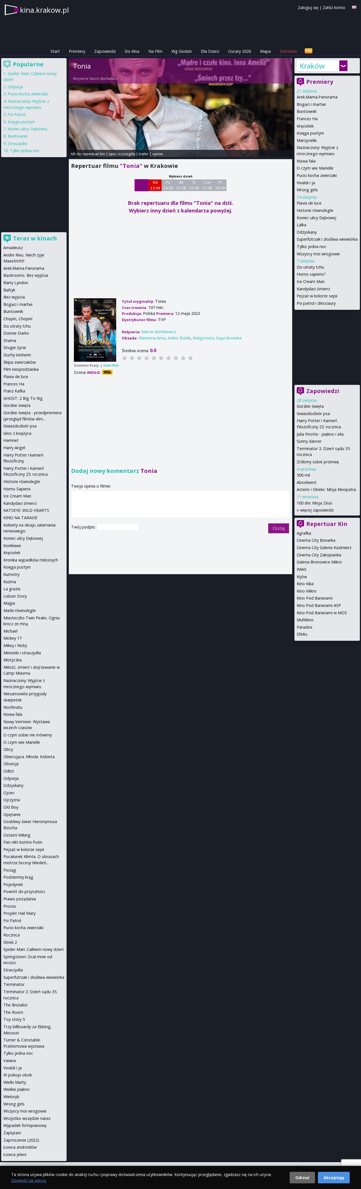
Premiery (77, 51)
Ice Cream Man (311, 281)
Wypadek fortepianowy (25, 1125)
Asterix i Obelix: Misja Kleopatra (326, 489)
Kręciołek (305, 126)
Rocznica (11, 935)
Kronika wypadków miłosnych (30, 560)
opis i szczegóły (122, 153)
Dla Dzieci (210, 51)
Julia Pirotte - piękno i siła (320, 434)
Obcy (8, 749)
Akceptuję (333, 1177)
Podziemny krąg (18, 877)
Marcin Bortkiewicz (104, 78)
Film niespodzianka (21, 369)
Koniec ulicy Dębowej (316, 217)
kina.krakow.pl (44, 10)
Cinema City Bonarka (316, 540)
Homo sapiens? (311, 274)
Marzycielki (307, 140)
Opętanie (12, 814)
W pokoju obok (17, 1075)
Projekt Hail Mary (19, 913)
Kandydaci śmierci (313, 288)
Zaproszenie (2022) (21, 1140)
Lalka (301, 224)
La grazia (11, 588)
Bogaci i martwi (311, 104)
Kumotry (11, 574)
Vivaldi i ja (306, 182)
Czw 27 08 (207, 185)
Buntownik (306, 111)
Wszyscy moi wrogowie (318, 253)
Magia (9, 603)
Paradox (304, 627)
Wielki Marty (14, 1082)
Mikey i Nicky (15, 645)
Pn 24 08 (168, 185)
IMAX (301, 569)
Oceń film (111, 365)
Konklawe (12, 545)
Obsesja (11, 763)
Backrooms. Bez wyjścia (25, 275)
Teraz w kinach (35, 238)
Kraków (312, 66)
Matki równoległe (19, 610)
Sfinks (302, 634)
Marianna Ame (151, 338)
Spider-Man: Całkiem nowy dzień (33, 949)
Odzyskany (307, 232)
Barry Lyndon (15, 282)
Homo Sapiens (17, 489)
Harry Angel (14, 447)
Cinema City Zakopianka (319, 555)
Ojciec (9, 792)
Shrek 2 (10, 942)
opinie (157, 153)
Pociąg (9, 870)
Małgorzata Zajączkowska (217, 338)
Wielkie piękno (16, 1089)
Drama (9, 340)
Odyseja (15, 86)
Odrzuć (302, 1177)
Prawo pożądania (19, 898)
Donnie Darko (16, 333)
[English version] (354, 7)
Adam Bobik (179, 338)
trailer (144, 153)
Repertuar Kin (326, 524)
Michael (10, 631)
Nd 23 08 (155, 185)
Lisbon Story (15, 596)
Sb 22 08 (142, 185)
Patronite (288, 51)
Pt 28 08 (220, 185)
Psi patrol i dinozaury (316, 303)
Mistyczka (12, 659)
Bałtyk (9, 290)
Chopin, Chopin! (17, 318)
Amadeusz (13, 247)
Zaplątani (12, 1132)
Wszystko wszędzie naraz (26, 1118)
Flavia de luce (309, 203)
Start (55, 51)
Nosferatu (12, 707)
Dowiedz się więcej (28, 1180)
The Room (13, 1012)
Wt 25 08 (181, 185)
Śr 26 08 (194, 185)
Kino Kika (305, 583)
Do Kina (132, 51)
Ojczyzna (11, 799)
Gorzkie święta (310, 406)
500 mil (303, 475)
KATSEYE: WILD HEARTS (26, 510)
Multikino (305, 619)
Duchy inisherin (17, 354)
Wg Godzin (181, 51)
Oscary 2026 (239, 51)
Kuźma (9, 581)
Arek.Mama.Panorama (317, 97)
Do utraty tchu (310, 267)
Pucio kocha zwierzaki (317, 175)
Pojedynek (13, 884)
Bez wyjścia (14, 297)
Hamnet (11, 440)
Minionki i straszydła (22, 652)
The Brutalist (15, 1005)
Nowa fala (306, 161)
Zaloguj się (308, 7)
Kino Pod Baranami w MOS (322, 612)
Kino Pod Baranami (315, 598)
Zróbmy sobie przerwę (318, 461)
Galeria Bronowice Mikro (319, 562)
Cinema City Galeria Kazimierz (324, 547)
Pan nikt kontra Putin (22, 842)
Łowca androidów (20, 1147)
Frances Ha (307, 118)
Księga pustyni (310, 133)
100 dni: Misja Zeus (314, 503)
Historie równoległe (315, 210)
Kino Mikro (306, 591)
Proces (9, 906)
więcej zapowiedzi (317, 510)
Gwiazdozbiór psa (313, 413)
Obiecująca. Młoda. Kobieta (29, 756)
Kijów (302, 576)
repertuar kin (94, 153)
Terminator (14, 984)
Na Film (155, 51)
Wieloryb (11, 1096)
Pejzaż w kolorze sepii (317, 296)
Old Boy (10, 807)
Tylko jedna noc (311, 246)
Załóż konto (334, 7)
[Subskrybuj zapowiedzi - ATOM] (308, 51)
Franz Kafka (14, 391)
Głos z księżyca (17, 433)
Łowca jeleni (14, 1154)
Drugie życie (14, 347)
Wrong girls (307, 189)
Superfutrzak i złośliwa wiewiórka (327, 239)
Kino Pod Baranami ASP (319, 605)
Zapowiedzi (105, 51)
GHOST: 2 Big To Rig (23, 398)
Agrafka (304, 533)
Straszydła (17, 143)
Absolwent (306, 482)
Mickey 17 (12, 638)
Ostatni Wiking (16, 835)
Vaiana (9, 1060)
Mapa (265, 51)
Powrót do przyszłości (24, 891)
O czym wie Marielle (315, 168)
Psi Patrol (16, 114)
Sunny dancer (309, 441)
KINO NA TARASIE (20, 517)
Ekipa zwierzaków (19, 362)
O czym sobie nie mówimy (27, 735)
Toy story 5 (14, 1019)
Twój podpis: (84, 527)
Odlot (8, 771)
